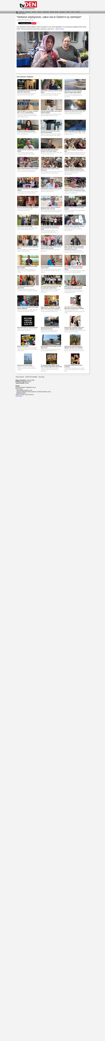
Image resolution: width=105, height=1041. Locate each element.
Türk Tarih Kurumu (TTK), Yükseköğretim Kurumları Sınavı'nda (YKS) (74, 311)
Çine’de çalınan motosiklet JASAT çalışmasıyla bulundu (50, 328)
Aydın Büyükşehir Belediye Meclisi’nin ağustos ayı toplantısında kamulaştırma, (75, 173)
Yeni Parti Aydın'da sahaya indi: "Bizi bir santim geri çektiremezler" (51, 287)
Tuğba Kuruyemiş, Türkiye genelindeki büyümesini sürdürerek (75, 192)
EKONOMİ (46, 12)
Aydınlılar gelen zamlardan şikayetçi (74, 226)
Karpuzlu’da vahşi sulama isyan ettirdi (75, 111)
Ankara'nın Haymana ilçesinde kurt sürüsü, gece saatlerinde (27, 329)
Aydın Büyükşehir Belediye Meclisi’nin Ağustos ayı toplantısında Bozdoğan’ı (75, 153)
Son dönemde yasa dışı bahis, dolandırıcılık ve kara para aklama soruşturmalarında (73, 291)
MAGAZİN (62, 12)
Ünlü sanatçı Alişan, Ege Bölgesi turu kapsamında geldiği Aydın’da (27, 228)
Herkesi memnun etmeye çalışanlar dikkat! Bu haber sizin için (50, 208)
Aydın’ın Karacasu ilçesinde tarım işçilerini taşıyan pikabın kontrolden (74, 350)
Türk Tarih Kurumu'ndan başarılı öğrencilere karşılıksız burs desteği (74, 307)
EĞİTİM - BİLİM (54, 12)
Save (34, 23)
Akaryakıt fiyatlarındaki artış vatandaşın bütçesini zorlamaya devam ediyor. (73, 229)
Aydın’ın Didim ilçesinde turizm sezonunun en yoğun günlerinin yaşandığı (73, 95)
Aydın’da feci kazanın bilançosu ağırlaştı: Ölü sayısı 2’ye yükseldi (73, 347)
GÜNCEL (27, 12)
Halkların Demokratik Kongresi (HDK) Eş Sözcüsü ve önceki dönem (74, 271)
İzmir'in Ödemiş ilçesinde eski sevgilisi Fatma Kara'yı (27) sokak (75, 331)
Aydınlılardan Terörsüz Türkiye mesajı (51, 188)
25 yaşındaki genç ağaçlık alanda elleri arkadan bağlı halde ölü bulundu (51, 366)
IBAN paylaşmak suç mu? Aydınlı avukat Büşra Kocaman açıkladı (73, 287)
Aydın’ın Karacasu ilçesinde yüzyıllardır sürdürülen (25, 209)
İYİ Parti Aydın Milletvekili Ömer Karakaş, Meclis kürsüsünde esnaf (73, 251)
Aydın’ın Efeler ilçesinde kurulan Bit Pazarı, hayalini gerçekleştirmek (27, 170)
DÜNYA (77, 12)
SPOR (68, 12)
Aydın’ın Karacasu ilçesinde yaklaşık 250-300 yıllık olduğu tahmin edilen (51, 134)
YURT (72, 12)
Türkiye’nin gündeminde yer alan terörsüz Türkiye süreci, (50, 190)
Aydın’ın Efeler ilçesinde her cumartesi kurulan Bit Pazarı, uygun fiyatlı (51, 172)
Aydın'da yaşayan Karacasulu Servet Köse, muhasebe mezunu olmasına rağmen (51, 271)
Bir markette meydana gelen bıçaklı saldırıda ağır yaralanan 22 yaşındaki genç (74, 369)
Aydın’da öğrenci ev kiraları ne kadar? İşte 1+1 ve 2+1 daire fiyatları (27, 111)
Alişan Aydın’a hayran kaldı (24, 226)
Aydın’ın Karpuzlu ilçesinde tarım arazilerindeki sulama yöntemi (73, 113)
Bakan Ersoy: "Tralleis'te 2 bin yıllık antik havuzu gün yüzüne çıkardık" (50, 307)
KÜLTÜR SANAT (20, 13)
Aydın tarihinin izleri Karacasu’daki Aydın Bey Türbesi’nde (27, 91)
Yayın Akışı (41, 377)
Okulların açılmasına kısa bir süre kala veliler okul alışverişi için (51, 153)
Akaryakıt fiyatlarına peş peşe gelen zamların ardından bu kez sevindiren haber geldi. (27, 349)
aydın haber (19, 396)
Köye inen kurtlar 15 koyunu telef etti (27, 327)
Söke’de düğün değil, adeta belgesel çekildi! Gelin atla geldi (51, 247)
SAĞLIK (39, 12)
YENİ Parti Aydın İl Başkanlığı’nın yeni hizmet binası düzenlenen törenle (27, 192)
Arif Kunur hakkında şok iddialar (26, 131)
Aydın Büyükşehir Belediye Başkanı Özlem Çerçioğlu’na (27, 133)
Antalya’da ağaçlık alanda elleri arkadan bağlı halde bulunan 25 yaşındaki (50, 369)
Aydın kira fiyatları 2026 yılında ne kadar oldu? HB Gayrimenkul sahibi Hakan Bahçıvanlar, (27, 115)
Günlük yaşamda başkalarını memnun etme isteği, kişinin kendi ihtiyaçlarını (51, 210)
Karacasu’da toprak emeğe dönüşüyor (28, 207)
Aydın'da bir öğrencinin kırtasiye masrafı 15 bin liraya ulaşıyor (50, 150)
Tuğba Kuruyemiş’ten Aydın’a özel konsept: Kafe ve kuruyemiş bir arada (74, 189)
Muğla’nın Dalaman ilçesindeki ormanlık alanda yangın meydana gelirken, (26, 368)
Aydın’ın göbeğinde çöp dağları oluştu (75, 131)
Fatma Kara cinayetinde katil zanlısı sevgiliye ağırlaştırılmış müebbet (74, 328)
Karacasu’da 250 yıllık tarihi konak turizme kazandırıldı (50, 131)
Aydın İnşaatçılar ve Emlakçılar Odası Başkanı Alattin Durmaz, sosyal (51, 114)
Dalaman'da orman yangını (24, 365)
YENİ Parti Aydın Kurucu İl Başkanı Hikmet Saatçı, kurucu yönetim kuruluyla (50, 291)
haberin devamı (59, 29)
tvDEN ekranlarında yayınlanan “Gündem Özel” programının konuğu (27, 290)
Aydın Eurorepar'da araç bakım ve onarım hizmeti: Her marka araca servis (50, 228)
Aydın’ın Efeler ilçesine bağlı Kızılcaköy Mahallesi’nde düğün (26, 153)
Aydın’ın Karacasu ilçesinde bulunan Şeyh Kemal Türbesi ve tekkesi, (51, 94)
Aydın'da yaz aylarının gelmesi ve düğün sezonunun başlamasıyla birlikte (26, 271)
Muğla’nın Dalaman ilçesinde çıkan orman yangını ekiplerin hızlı (50, 350)
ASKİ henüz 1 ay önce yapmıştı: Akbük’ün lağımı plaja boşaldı (73, 91)
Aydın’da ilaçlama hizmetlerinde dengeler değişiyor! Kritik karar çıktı (74, 169)
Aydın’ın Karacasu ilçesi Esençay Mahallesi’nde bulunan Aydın (26, 94)
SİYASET (21, 12)
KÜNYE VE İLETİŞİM (31, 377)
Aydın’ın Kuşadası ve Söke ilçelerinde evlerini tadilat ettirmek (27, 250)
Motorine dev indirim (23, 346)
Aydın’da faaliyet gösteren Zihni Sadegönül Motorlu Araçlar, (49, 231)
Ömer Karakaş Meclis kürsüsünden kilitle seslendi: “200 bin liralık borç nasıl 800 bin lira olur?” (74, 248)
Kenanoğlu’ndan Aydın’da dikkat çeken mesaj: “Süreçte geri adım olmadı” (73, 268)
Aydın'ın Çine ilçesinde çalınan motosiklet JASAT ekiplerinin (49, 331)
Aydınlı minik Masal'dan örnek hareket (27, 168)
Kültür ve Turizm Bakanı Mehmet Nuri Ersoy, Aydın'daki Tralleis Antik (51, 310)
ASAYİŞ (34, 12)
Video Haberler (20, 377)
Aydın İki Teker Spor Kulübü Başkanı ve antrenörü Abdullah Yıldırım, (27, 310)
